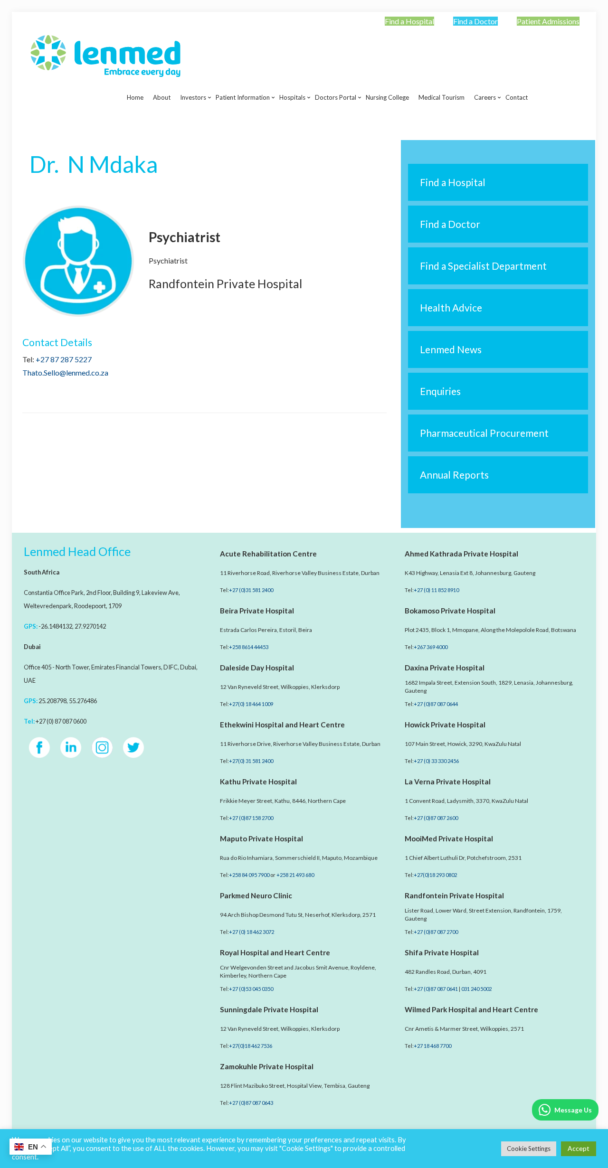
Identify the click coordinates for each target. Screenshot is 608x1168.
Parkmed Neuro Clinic (256, 895)
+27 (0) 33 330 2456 (436, 761)
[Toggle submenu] (193, 121)
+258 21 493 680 (295, 875)
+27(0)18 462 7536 (250, 1046)
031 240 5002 (476, 989)
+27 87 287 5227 (64, 359)
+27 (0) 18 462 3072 (251, 932)
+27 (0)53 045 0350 (251, 989)
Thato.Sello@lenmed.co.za (65, 372)
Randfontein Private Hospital (454, 895)
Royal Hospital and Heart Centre (275, 952)
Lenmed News (451, 349)
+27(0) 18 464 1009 (251, 704)
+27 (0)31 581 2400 (251, 590)
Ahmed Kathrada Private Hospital (461, 553)
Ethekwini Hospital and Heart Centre (282, 724)
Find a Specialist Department (483, 266)
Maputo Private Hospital (261, 838)
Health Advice (451, 307)
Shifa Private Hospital (442, 952)
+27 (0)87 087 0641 (436, 989)
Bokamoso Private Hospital (450, 610)
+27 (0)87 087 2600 (436, 818)
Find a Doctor (475, 21)
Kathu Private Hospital (258, 781)
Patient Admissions (548, 21)
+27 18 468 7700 (432, 1046)
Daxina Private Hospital (444, 667)
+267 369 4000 (430, 647)
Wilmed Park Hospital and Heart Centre (471, 1009)
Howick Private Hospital (445, 724)
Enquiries (440, 391)
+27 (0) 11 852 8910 (436, 590)
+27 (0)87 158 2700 (251, 818)
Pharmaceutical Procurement (484, 433)
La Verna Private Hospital (448, 781)
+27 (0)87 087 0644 (436, 704)
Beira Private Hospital (257, 610)
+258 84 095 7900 (249, 875)
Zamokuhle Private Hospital (267, 1066)
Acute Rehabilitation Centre (268, 553)
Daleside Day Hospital (257, 667)
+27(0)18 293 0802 (435, 875)
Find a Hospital (409, 21)
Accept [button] (578, 1148)
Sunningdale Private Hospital (269, 1009)
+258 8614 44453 (248, 647)
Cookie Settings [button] (529, 1148)
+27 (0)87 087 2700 (436, 932)
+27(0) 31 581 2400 (251, 761)
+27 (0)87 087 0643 (251, 1103)
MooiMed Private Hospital (449, 838)
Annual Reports (454, 474)
